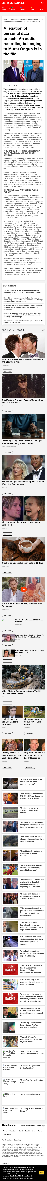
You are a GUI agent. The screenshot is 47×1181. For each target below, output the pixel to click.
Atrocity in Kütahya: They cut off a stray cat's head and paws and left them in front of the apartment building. (22, 315)
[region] (23, 1173)
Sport (21, 1131)
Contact (32, 1125)
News (40, 1131)
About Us (24, 1125)
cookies (11, 1169)
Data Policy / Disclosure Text (20, 1176)
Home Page (41, 1125)
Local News (7, 1134)
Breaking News (30, 1131)
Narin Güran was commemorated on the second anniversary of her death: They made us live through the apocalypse (23, 299)
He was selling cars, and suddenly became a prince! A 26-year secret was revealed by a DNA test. (22, 307)
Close (42, 1173)
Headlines (13, 1131)
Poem (5, 1131)
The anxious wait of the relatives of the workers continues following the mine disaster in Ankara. (22, 292)
